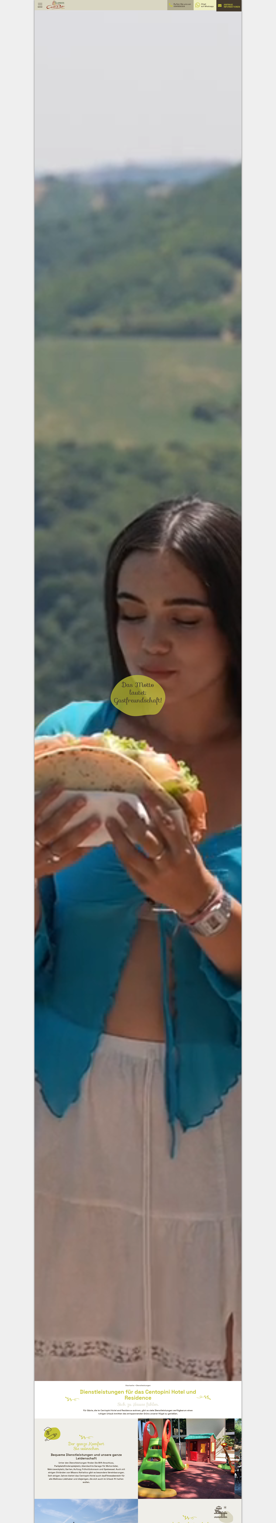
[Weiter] (238, 1458)
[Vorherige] (141, 1458)
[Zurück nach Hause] (56, 4)
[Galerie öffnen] (207, 1458)
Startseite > (130, 1385)
